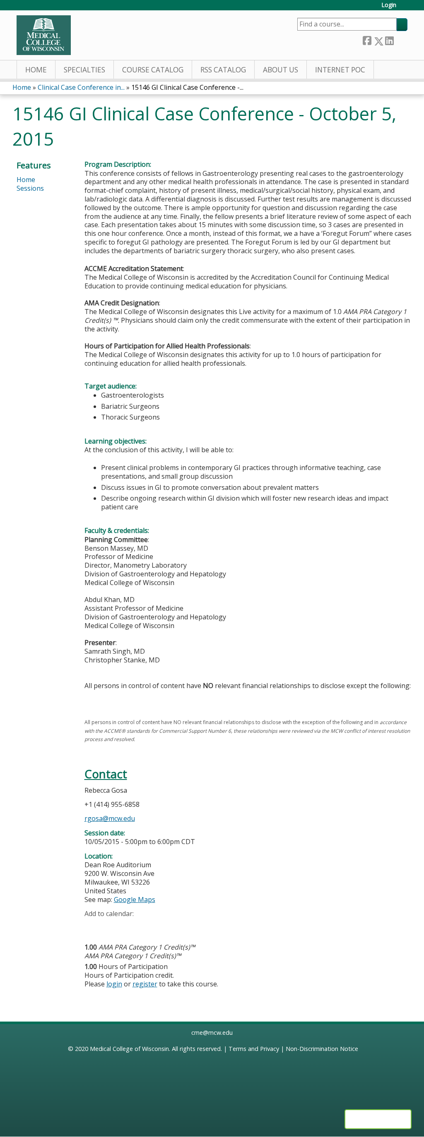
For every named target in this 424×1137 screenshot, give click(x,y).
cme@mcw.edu (212, 1032)
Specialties (84, 69)
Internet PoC (340, 69)
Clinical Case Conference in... (81, 87)
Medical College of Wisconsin (129, 1049)
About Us (280, 69)
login (114, 983)
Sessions (30, 188)
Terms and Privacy (254, 1049)
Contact (105, 774)
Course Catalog (152, 69)
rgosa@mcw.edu (109, 818)
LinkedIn (389, 39)
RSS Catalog (223, 69)
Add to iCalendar (130, 926)
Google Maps (134, 899)
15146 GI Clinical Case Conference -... (187, 87)
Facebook (367, 39)
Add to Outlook (150, 927)
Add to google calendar (92, 927)
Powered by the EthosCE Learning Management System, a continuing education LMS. (378, 1119)
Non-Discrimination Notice (322, 1049)
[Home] (44, 35)
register (144, 983)
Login (388, 5)
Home (36, 69)
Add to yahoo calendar (111, 927)
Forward (400, 39)
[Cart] (404, 8)
